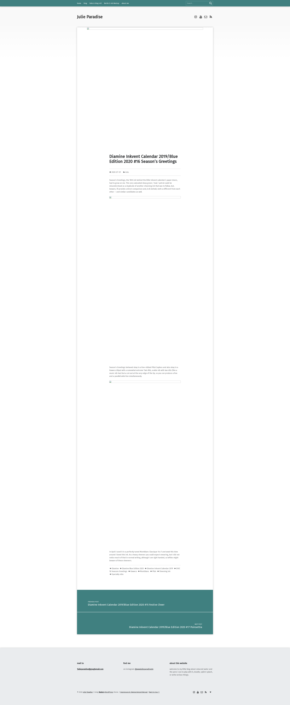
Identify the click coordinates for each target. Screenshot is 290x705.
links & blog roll (95, 3)
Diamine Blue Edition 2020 (133, 568)
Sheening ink (164, 571)
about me (125, 3)
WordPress (109, 692)
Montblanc (144, 571)
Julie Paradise (90, 16)
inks (127, 172)
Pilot (154, 571)
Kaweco (133, 571)
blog (85, 3)
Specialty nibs (117, 574)
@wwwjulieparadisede (144, 669)
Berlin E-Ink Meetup (111, 3)
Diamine (115, 568)
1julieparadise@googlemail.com (90, 669)
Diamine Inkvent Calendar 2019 (160, 568)
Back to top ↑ (154, 692)
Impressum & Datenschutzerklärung (133, 692)
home (79, 3)
